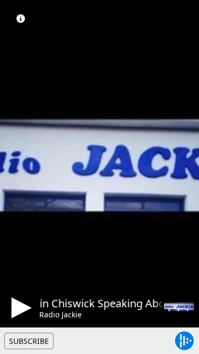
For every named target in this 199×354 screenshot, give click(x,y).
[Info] (20, 18)
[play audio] (19, 307)
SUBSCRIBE (29, 341)
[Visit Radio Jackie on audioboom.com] (179, 307)
